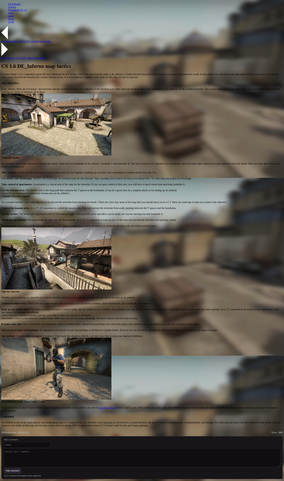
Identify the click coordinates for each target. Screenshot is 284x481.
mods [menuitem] (10, 15)
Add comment (12, 470)
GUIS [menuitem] (11, 21)
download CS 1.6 (107, 407)
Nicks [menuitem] (11, 18)
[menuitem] (145, 4)
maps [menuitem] (10, 13)
